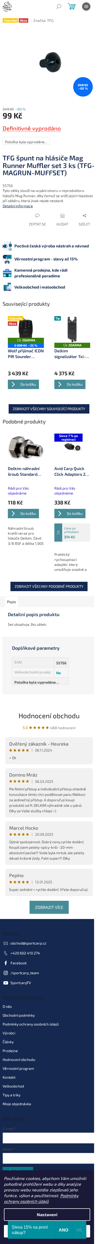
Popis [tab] (11, 601)
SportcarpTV (20, 982)
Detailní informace (18, 206)
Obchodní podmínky (19, 1015)
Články (8, 1042)
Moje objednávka (17, 1104)
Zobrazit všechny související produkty (49, 409)
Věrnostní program (18, 1068)
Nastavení (47, 1214)
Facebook (18, 963)
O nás (7, 1006)
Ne (58, 673)
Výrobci (9, 1033)
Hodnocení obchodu (49, 715)
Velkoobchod (13, 1086)
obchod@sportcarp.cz (28, 943)
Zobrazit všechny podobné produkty (49, 586)
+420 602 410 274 (25, 953)
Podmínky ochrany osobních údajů (31, 1024)
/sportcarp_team (24, 973)
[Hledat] (59, 6)
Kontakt (9, 1077)
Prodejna (10, 1050)
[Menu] (86, 6)
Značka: (43, 20)
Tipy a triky (11, 1095)
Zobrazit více (49, 907)
